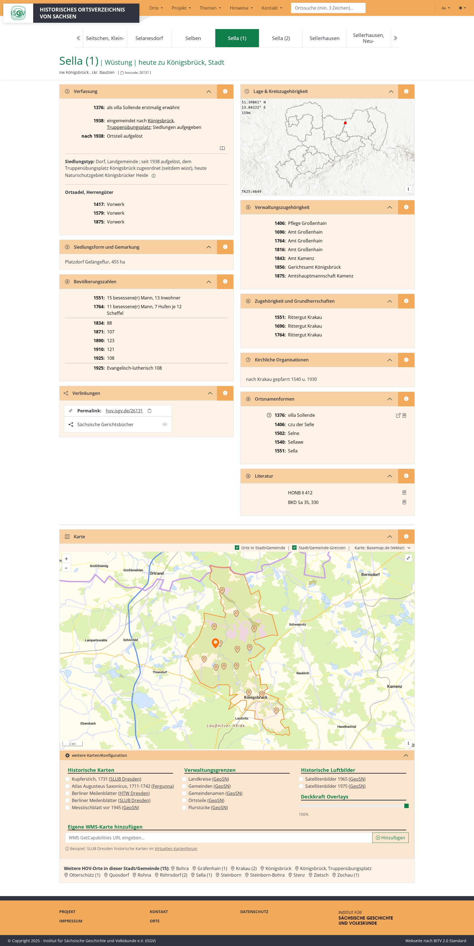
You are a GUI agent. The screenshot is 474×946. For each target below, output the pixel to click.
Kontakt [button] (270, 8)
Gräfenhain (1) (212, 868)
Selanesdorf (149, 38)
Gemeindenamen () (215, 793)
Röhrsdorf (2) (173, 875)
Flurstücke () (208, 808)
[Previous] (78, 38)
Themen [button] (209, 8)
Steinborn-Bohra (267, 875)
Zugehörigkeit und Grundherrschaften (295, 301)
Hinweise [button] (240, 8)
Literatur (264, 476)
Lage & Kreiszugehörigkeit (280, 91)
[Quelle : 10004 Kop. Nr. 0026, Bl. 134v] (404, 415)
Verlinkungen (86, 393)
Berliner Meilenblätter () (111, 793)
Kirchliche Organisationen (282, 360)
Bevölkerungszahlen (95, 282)
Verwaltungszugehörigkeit (282, 207)
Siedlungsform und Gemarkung (106, 247)
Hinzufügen (392, 838)
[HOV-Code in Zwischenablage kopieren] (122, 73)
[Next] (395, 38)
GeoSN (130, 808)
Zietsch (321, 875)
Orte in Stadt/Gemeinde (263, 547)
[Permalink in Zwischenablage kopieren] (149, 410)
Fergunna (163, 786)
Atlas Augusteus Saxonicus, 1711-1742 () (123, 786)
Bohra (182, 868)
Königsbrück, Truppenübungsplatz (336, 868)
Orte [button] (154, 8)
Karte (79, 537)
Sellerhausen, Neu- (368, 38)
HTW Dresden (134, 793)
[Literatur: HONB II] (404, 492)
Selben (193, 38)
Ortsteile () (206, 800)
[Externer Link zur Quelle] (398, 415)
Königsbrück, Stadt (195, 62)
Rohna (144, 875)
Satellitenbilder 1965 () (335, 779)
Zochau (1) (348, 875)
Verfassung (85, 91)
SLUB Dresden (125, 779)
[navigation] (237, 38)
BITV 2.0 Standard (450, 940)
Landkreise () (208, 779)
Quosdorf (119, 875)
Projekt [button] (180, 8)
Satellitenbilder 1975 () (335, 786)
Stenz (299, 875)
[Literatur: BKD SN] (404, 502)
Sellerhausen (325, 38)
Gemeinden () (209, 786)
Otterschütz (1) (84, 875)
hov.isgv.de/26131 (124, 411)
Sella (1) (204, 875)
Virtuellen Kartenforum (176, 848)
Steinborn (231, 875)
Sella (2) (281, 38)
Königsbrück (278, 868)
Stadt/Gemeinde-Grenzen (322, 547)
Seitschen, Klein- (105, 38)
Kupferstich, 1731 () (106, 779)
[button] (404, 415)
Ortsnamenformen (274, 399)
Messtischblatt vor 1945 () (105, 808)
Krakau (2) (246, 868)
